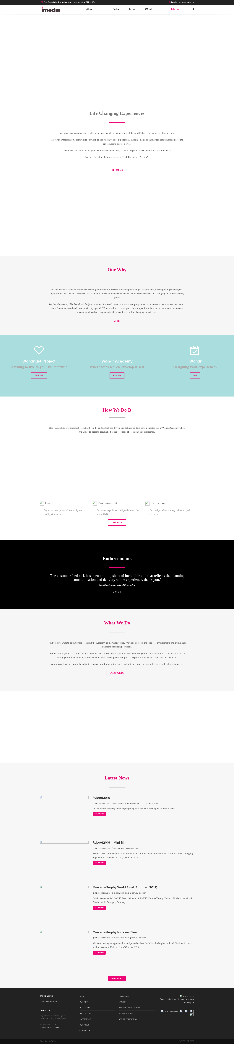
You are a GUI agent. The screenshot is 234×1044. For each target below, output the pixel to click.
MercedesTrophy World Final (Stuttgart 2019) (125, 891)
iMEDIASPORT (125, 1000)
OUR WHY (83, 1006)
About (90, 9)
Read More (99, 818)
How (132, 9)
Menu (175, 9)
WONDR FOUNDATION (128, 1023)
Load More (117, 982)
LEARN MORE (156, 231)
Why (116, 9)
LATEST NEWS (85, 1023)
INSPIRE (39, 375)
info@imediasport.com (50, 1031)
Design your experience (182, 2)
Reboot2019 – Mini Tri (108, 846)
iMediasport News (121, 807)
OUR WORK (84, 1029)
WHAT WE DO (117, 677)
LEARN (117, 375)
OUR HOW (117, 522)
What (148, 9)
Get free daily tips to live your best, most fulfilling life (69, 2)
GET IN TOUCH (117, 744)
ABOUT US (117, 170)
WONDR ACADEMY (127, 1017)
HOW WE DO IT (85, 1012)
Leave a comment (151, 807)
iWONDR (122, 1006)
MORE (117, 321)
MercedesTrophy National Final (115, 936)
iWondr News (135, 807)
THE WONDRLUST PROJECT (130, 1012)
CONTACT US (84, 1035)
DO (195, 375)
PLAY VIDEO (77, 231)
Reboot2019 (101, 801)
